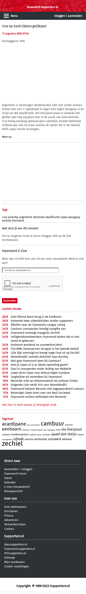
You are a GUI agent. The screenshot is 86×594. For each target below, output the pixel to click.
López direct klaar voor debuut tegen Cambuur (40, 373)
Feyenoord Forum (15, 473)
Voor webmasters (15, 507)
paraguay (74, 217)
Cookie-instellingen (16, 566)
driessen (69, 425)
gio (45, 430)
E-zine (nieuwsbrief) (17, 487)
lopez (64, 217)
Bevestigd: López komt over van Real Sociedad (40, 393)
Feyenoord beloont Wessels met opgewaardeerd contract (47, 389)
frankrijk (34, 430)
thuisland (18, 220)
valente (29, 439)
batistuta (39, 217)
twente (80, 435)
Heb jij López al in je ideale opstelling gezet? (39, 365)
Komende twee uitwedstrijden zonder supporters (42, 321)
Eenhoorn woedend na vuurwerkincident (36, 345)
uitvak (18, 439)
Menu (14, 16)
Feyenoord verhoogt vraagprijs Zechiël (35, 333)
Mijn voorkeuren (14, 562)
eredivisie (26, 430)
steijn (72, 434)
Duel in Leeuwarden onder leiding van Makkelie (41, 369)
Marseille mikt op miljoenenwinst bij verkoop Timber (44, 381)
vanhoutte (40, 439)
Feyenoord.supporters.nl (19, 549)
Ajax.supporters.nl (15, 544)
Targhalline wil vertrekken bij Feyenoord (36, 377)
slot (63, 434)
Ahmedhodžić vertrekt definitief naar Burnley (39, 357)
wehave (67, 439)
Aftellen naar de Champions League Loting (38, 325)
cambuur (52, 423)
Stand (8, 478)
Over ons (10, 498)
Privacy (8, 515)
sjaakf (55, 434)
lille (63, 429)
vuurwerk (54, 439)
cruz (4, 217)
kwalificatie (52, 217)
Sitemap (9, 557)
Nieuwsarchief (13, 491)
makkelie (6, 435)
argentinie (25, 217)
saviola (6, 220)
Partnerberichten (15, 524)
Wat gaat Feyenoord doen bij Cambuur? (36, 361)
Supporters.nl (14, 536)
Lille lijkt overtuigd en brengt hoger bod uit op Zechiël (45, 353)
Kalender (10, 482)
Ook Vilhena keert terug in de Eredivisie (36, 317)
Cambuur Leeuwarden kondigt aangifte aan (38, 329)
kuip (58, 430)
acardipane (14, 424)
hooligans (51, 430)
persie (39, 435)
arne (28, 425)
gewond (41, 430)
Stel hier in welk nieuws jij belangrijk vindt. (29, 405)
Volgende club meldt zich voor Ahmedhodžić (39, 385)
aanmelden (75, 16)
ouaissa (32, 435)
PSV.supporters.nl (15, 553)
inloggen (59, 16)
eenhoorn (11, 429)
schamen (46, 435)
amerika (13, 217)
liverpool (74, 429)
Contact (9, 529)
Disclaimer (11, 511)
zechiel (12, 444)
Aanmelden (11, 469)
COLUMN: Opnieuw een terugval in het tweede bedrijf (45, 349)
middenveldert (19, 434)
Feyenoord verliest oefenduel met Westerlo (38, 397)
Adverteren (11, 520)
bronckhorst (35, 425)
